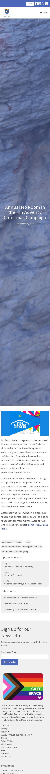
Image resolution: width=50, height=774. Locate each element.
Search (30, 3)
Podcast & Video (9, 747)
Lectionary (6, 756)
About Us (5, 725)
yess (28, 542)
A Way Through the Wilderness (15, 734)
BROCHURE (34, 524)
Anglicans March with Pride (15, 603)
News (4, 731)
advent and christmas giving (15, 551)
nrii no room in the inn (12, 542)
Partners (5, 753)
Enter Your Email (9, 652)
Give (3, 750)
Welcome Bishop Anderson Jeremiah (20, 597)
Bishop (4, 728)
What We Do (7, 741)
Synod (4, 737)
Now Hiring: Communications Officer (20, 609)
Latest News (8, 591)
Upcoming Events (11, 557)
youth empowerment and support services (22, 546)
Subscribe (9, 662)
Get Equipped (7, 744)
